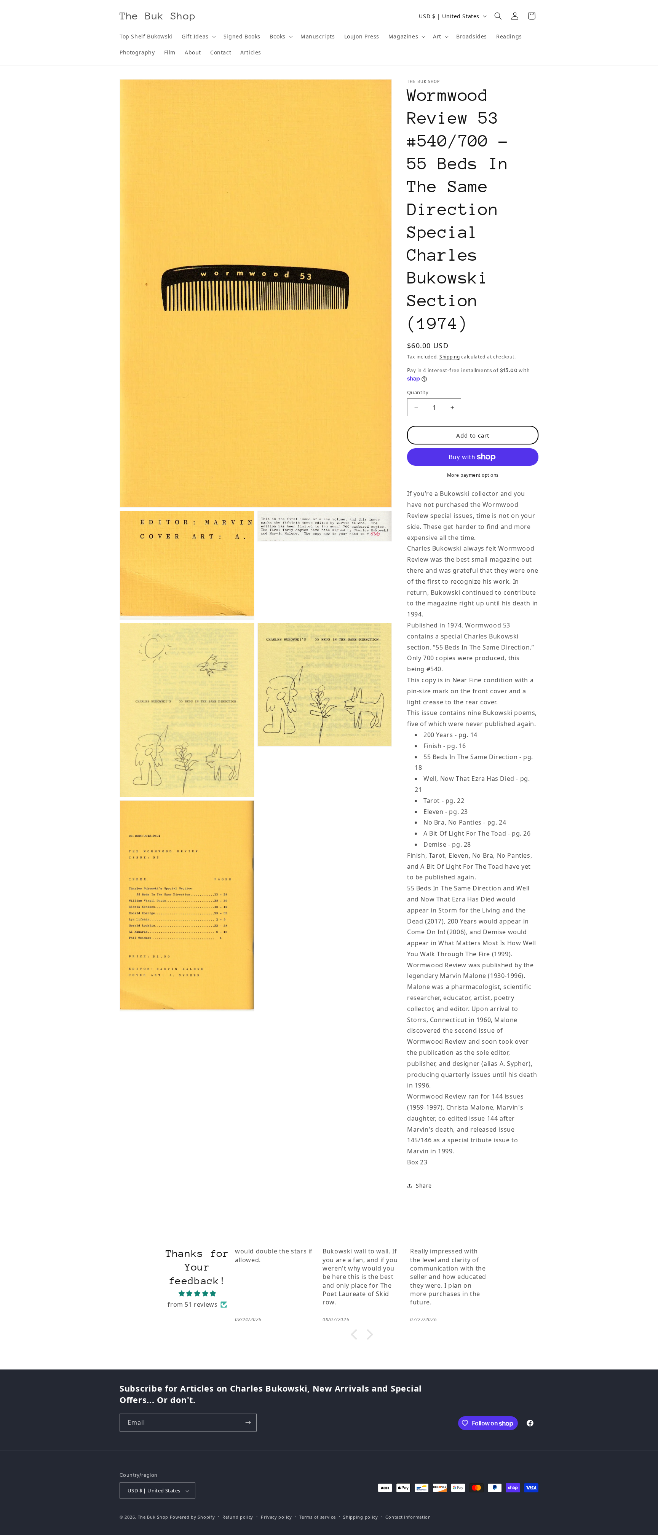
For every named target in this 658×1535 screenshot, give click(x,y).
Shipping (449, 356)
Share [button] (424, 1185)
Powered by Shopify (192, 1517)
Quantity (417, 392)
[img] (197, 1293)
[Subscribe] (248, 1422)
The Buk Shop (153, 1517)
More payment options (473, 475)
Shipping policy (360, 1517)
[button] (198, 37)
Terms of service (317, 1517)
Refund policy (237, 1517)
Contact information (408, 1517)
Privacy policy (276, 1517)
